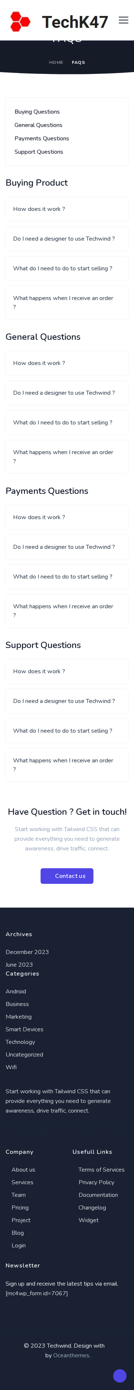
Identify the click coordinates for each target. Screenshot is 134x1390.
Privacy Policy (95, 1182)
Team (18, 1195)
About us (22, 1170)
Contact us (70, 876)
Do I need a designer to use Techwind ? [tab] (64, 239)
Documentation (97, 1195)
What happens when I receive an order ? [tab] (63, 302)
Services (22, 1182)
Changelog (91, 1208)
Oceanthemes (71, 1355)
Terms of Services (101, 1170)
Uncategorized (24, 1055)
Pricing (19, 1208)
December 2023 (27, 952)
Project (20, 1220)
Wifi (11, 1067)
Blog (17, 1233)
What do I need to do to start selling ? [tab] (62, 268)
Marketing (19, 1017)
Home (56, 62)
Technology (20, 1042)
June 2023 (19, 965)
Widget (88, 1220)
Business (17, 1004)
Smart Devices (25, 1029)
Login (18, 1245)
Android (16, 991)
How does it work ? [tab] (39, 209)
